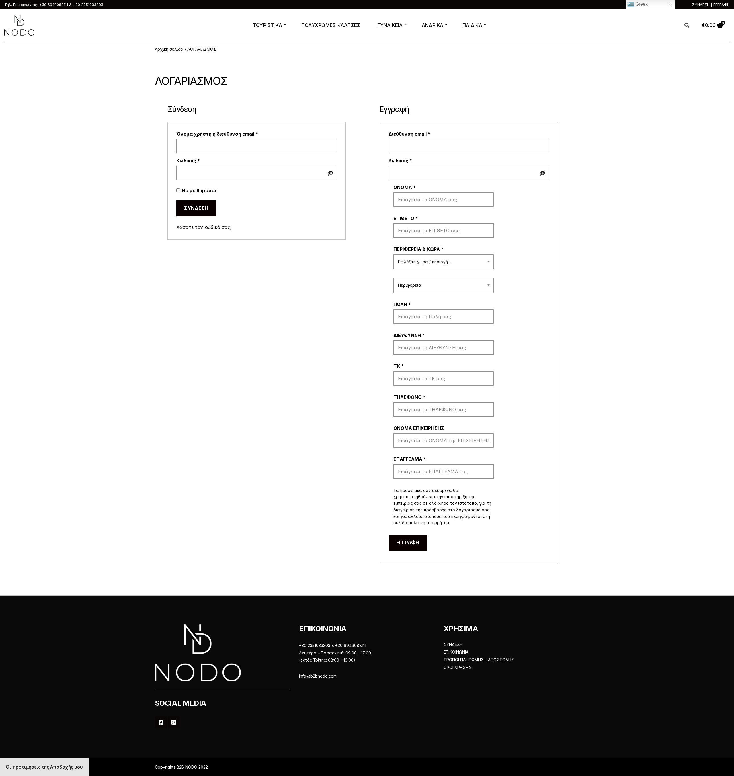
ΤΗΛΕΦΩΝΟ (409, 397)
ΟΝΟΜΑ (404, 187)
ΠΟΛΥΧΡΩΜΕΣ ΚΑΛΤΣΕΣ (330, 25)
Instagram (174, 722)
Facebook (161, 722)
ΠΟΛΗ (402, 304)
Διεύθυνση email (422, 134)
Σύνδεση (196, 208)
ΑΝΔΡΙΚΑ (433, 25)
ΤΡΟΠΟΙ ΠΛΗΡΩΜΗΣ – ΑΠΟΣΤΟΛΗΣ (479, 659)
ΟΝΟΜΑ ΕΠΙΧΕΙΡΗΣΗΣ (419, 428)
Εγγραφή (407, 542)
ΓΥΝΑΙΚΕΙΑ (390, 25)
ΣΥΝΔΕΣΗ (453, 644)
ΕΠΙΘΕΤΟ (405, 218)
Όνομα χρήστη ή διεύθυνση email (229, 134)
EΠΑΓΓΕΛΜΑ (409, 459)
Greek (641, 4)
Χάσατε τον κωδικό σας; (203, 227)
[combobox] (443, 261)
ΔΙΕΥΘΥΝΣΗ (409, 335)
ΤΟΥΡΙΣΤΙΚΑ (267, 25)
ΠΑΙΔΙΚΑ (472, 25)
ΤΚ (398, 366)
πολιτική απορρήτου (429, 522)
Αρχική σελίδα (169, 49)
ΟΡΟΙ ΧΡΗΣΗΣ (457, 667)
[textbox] (443, 262)
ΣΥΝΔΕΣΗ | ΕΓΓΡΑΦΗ (711, 4)
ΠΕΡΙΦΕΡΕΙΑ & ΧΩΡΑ (418, 249)
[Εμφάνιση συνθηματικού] (330, 173)
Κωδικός (200, 160)
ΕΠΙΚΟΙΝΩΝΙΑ (456, 652)
